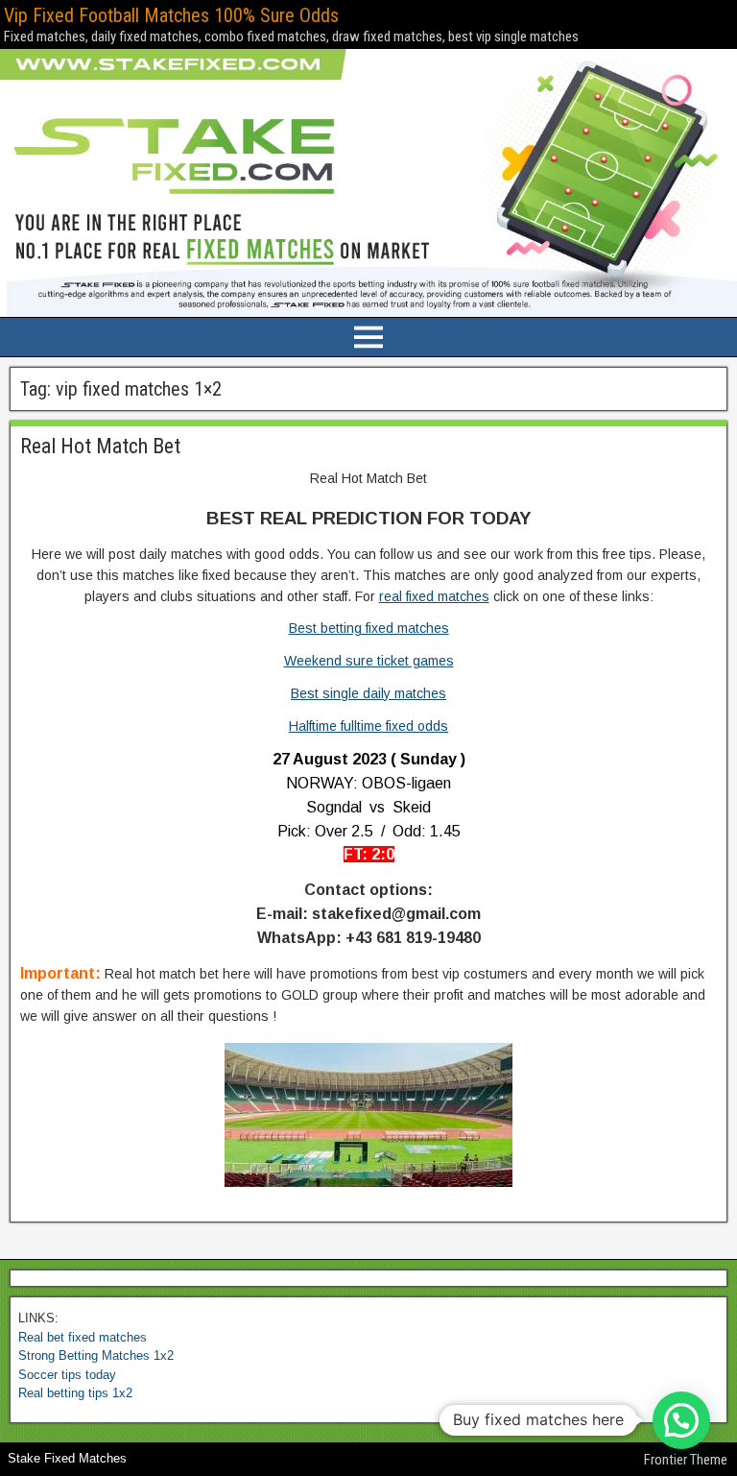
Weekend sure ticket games (369, 660)
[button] (681, 1420)
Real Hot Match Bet (100, 446)
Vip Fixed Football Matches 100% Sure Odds (171, 15)
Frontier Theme (685, 1459)
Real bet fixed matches (82, 1337)
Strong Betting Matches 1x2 (96, 1355)
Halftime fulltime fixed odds (368, 726)
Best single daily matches (368, 693)
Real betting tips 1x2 (75, 1393)
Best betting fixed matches (369, 628)
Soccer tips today (67, 1374)
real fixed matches (434, 596)
